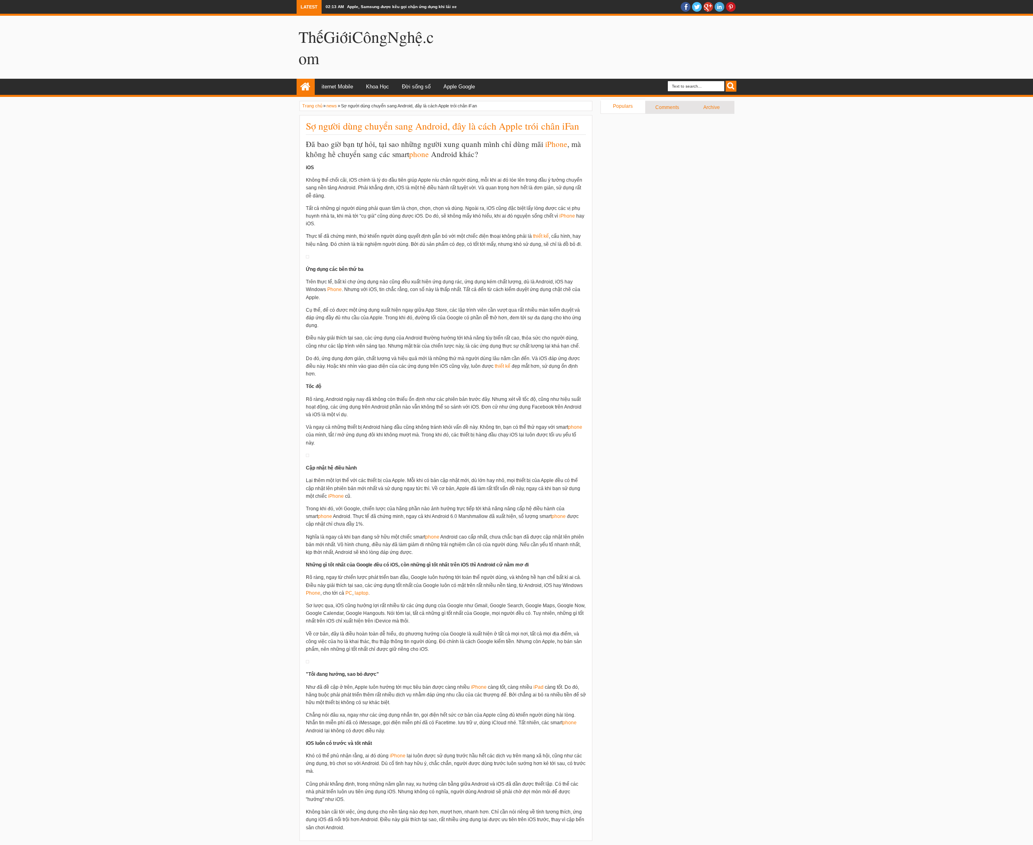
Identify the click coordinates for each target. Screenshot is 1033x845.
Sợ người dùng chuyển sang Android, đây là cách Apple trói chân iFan (442, 126)
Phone (557, 144)
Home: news (306, 87)
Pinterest (731, 7)
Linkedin (719, 7)
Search (731, 86)
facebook (685, 7)
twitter (697, 7)
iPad (538, 687)
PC (348, 593)
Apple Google (459, 87)
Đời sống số (416, 87)
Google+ (708, 7)
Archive (711, 107)
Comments (667, 107)
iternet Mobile (337, 87)
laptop (361, 593)
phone (419, 154)
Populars (623, 106)
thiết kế (541, 236)
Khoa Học (377, 87)
